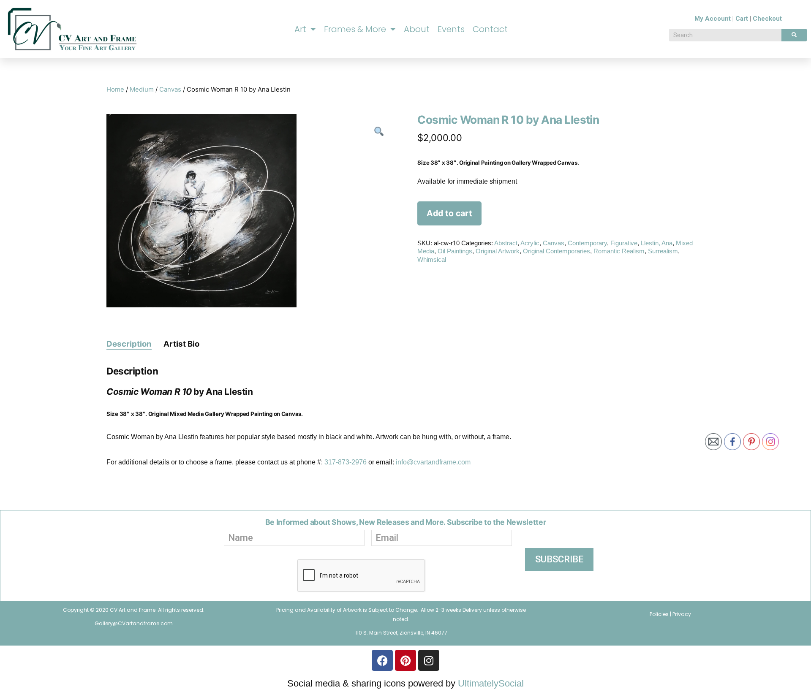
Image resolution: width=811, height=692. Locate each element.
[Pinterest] (405, 660)
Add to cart (449, 213)
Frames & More (355, 29)
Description (129, 344)
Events (451, 29)
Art (300, 29)
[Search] (794, 35)
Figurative (623, 243)
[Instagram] (428, 660)
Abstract (505, 243)
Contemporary (587, 243)
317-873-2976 (345, 462)
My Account (712, 18)
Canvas (170, 89)
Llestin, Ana (656, 243)
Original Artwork (498, 251)
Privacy (681, 614)
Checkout (767, 18)
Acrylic (529, 243)
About (417, 29)
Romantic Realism (619, 251)
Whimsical (431, 259)
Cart (741, 18)
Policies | (661, 614)
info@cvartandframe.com (433, 462)
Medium (142, 89)
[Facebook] (382, 660)
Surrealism (663, 251)
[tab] (129, 343)
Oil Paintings (455, 251)
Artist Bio (181, 344)
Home (115, 89)
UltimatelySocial (491, 683)
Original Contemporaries (556, 251)
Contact (490, 29)
